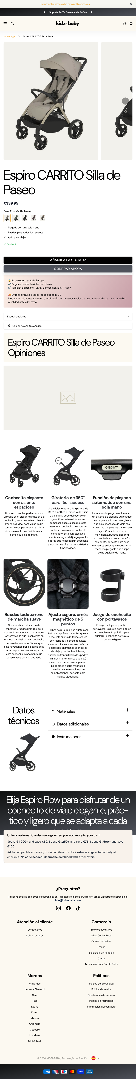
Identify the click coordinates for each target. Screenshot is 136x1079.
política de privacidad (101, 983)
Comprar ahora (68, 269)
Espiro (34, 1006)
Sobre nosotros (34, 935)
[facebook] (68, 908)
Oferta (101, 958)
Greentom (34, 1023)
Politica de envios (101, 989)
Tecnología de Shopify (74, 1058)
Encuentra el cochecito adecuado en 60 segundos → (65, 3)
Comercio (101, 922)
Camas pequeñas (101, 941)
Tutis (34, 1000)
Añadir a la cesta (65, 260)
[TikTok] (78, 908)
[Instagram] (58, 908)
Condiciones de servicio (101, 995)
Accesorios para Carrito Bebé (101, 964)
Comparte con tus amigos (27, 325)
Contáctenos (34, 929)
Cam (34, 995)
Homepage (9, 36)
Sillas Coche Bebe (101, 935)
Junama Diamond (35, 989)
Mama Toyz (34, 1040)
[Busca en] (12, 24)
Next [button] (91, 12)
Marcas (34, 975)
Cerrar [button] (131, 4)
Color (17, 211)
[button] (125, 101)
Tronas (101, 946)
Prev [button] (44, 12)
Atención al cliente (35, 922)
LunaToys (34, 1035)
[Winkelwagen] (130, 23)
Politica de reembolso (101, 1000)
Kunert (34, 1012)
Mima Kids (35, 983)
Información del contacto (101, 1006)
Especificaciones (16, 316)
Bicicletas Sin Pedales (101, 952)
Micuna (35, 1018)
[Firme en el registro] (124, 23)
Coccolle (35, 1029)
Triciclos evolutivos (101, 929)
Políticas (101, 975)
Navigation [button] (5, 23)
